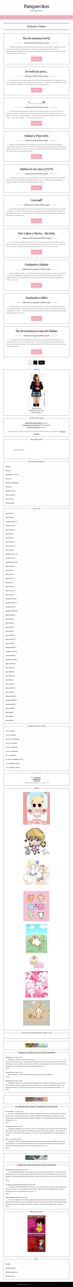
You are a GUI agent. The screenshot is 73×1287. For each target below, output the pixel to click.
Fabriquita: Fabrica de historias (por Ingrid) (37, 1052)
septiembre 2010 (11, 611)
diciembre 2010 (10, 598)
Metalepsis (9, 1081)
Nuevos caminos (10, 495)
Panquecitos (36, 6)
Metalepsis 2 (9, 1057)
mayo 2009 (9, 676)
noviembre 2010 (10, 603)
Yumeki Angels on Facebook (31, 425)
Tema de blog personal (50, 1284)
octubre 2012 (10, 525)
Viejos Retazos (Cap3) (12, 1170)
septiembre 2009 (11, 659)
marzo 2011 (9, 586)
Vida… (7, 1139)
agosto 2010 (9, 615)
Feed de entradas (11, 1268)
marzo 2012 (9, 542)
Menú (67, 17)
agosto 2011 (9, 566)
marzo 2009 (9, 684)
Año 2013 (8, 478)
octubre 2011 (10, 558)
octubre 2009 (10, 655)
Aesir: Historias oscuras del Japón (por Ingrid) (37, 1165)
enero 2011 (9, 594)
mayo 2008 (9, 720)
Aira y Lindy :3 (10, 499)
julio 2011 (9, 570)
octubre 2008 (10, 704)
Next (41, 362)
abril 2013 (9, 513)
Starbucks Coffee (37, 298)
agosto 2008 (9, 708)
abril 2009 (9, 680)
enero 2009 (9, 692)
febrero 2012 (10, 546)
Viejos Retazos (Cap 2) (12, 1197)
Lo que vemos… (10, 1111)
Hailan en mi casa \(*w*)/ (36, 169)
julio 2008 (9, 712)
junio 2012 (9, 538)
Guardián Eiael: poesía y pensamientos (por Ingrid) (37, 1107)
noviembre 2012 (10, 521)
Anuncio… (8, 466)
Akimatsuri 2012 (10, 491)
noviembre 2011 (10, 554)
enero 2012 (9, 550)
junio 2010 (9, 623)
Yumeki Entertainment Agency (34, 423)
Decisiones (9, 1126)
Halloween (9, 487)
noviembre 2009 (10, 651)
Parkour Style (10, 1072)
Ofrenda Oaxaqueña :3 (12, 483)
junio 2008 (9, 716)
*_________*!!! (36, 102)
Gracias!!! (36, 200)
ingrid (47, 43)
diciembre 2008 (10, 696)
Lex (7, 755)
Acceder (8, 1264)
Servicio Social (10, 503)
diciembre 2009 (10, 647)
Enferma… (8, 470)
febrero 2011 (10, 590)
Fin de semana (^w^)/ (36, 38)
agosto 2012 (9, 529)
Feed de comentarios (12, 1272)
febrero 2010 (10, 639)
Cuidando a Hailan (36, 264)
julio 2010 (9, 619)
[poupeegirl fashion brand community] (36, 781)
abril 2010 (9, 631)
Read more (36, 59)
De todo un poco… (36, 71)
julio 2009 (9, 667)
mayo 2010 (9, 627)
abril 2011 (9, 582)
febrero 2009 (10, 688)
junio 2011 (9, 574)
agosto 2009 (9, 663)
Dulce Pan (12, 731)
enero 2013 (9, 517)
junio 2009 (9, 672)
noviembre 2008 (10, 700)
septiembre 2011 (11, 562)
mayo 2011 (9, 578)
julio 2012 (9, 534)
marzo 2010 (9, 635)
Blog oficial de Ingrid (33, 427)
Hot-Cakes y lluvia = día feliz (36, 233)
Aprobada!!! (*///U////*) (12, 474)
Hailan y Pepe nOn (36, 136)
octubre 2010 (10, 607)
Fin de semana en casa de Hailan (36, 331)
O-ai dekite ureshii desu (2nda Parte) (16, 1185)
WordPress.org (10, 1276)
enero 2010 (9, 643)
